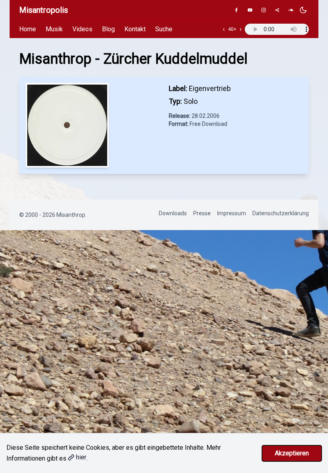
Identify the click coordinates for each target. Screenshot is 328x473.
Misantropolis (43, 10)
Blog (108, 29)
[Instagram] (263, 10)
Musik (54, 29)
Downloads (173, 213)
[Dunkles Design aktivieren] (303, 10)
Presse (202, 213)
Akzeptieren (292, 453)
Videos (82, 29)
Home (27, 29)
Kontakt (135, 29)
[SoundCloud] (291, 10)
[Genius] (277, 10)
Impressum (231, 213)
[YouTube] (250, 10)
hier (81, 457)
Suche (163, 29)
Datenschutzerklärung (280, 213)
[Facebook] (236, 10)
